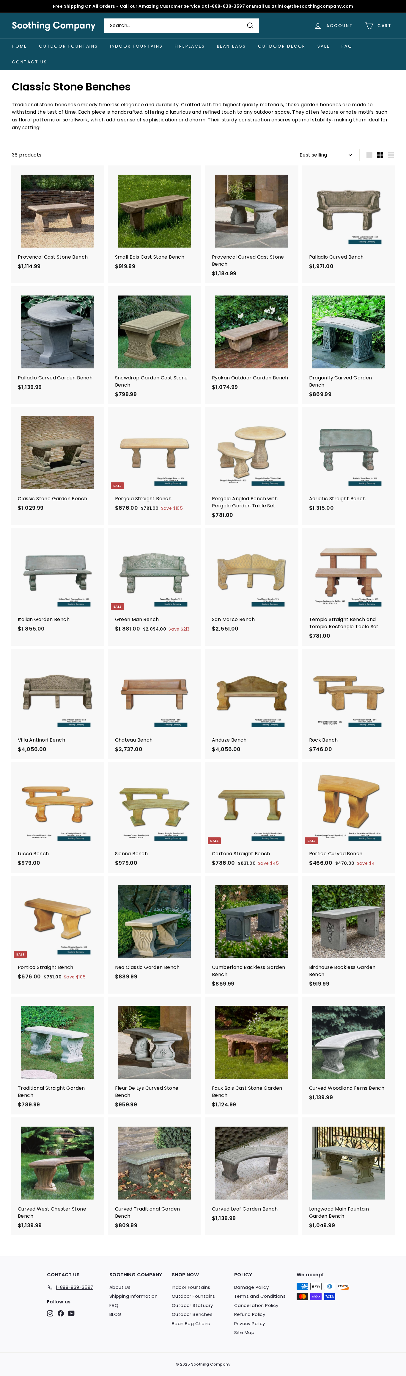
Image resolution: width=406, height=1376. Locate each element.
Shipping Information (133, 1296)
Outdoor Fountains (68, 46)
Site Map (244, 1332)
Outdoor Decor (282, 46)
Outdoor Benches (192, 1314)
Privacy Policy (249, 1323)
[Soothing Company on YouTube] (71, 1313)
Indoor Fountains (136, 46)
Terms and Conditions (260, 1296)
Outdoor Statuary (192, 1305)
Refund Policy (249, 1314)
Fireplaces (190, 46)
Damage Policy (251, 1287)
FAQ (347, 46)
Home (19, 46)
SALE (323, 46)
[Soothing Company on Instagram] (50, 1313)
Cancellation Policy (256, 1305)
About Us (119, 1287)
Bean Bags (231, 46)
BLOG (115, 1314)
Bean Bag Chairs (191, 1323)
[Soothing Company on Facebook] (61, 1313)
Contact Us (29, 62)
